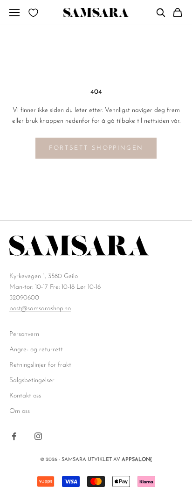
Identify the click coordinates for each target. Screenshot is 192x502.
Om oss (19, 411)
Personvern (24, 334)
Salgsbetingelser (32, 380)
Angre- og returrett (36, 349)
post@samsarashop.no (40, 308)
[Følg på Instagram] (38, 436)
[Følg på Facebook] (14, 436)
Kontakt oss (25, 395)
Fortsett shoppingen (96, 148)
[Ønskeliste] (33, 12)
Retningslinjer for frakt (40, 365)
